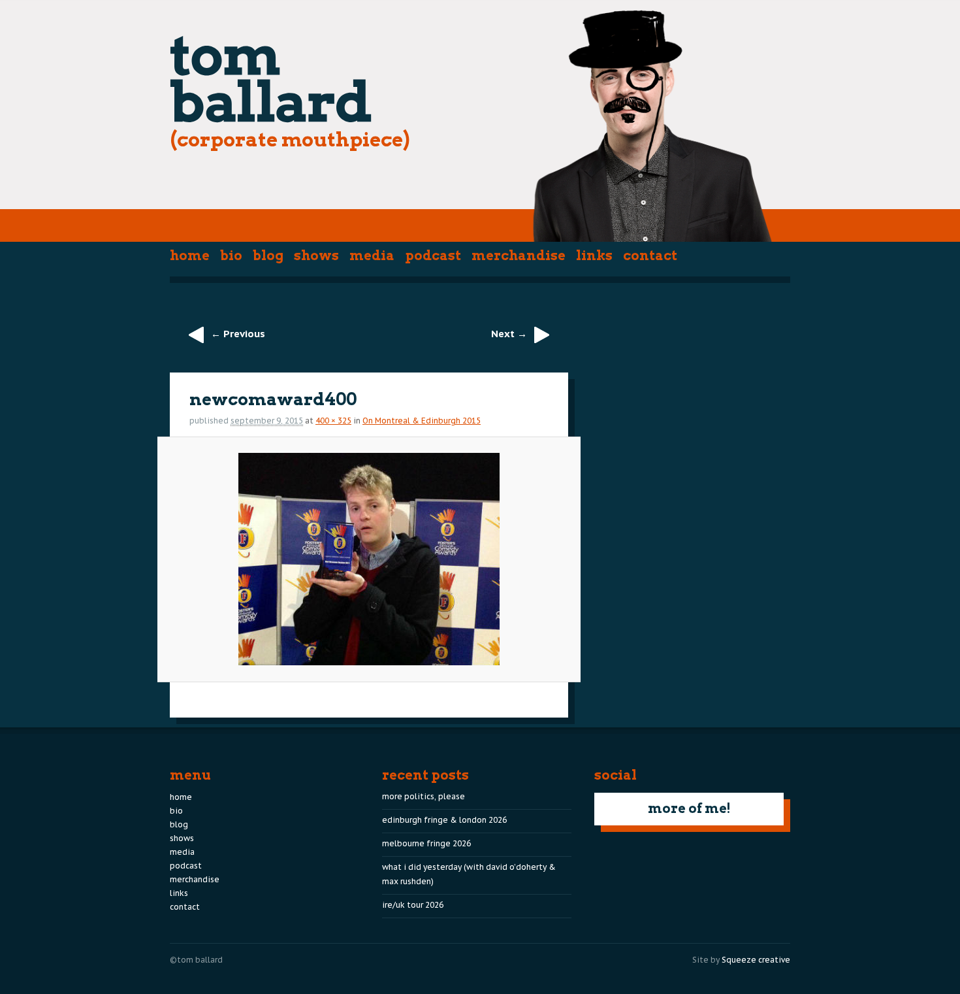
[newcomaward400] (368, 559)
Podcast (433, 255)
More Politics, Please (423, 796)
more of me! (689, 808)
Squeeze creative (756, 960)
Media (371, 255)
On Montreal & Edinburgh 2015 (421, 420)
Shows (316, 255)
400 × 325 (333, 420)
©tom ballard (196, 960)
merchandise (519, 255)
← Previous (238, 333)
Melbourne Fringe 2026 (426, 843)
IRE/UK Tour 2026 (412, 905)
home (190, 255)
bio (231, 255)
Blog (268, 255)
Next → (509, 333)
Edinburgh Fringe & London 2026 (444, 820)
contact (650, 255)
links (594, 255)
